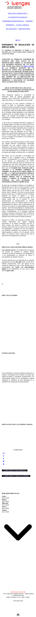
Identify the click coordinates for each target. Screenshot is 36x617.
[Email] (3, 453)
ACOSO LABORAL (22, 25)
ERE (18, 40)
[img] (18, 5)
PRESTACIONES (24, 29)
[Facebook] (3, 458)
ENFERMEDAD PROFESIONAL (13, 21)
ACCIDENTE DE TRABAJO (17, 17)
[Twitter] (3, 461)
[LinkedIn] (3, 464)
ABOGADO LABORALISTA (17, 13)
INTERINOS (10, 25)
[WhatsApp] (3, 456)
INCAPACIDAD (11, 29)
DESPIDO (29, 21)
